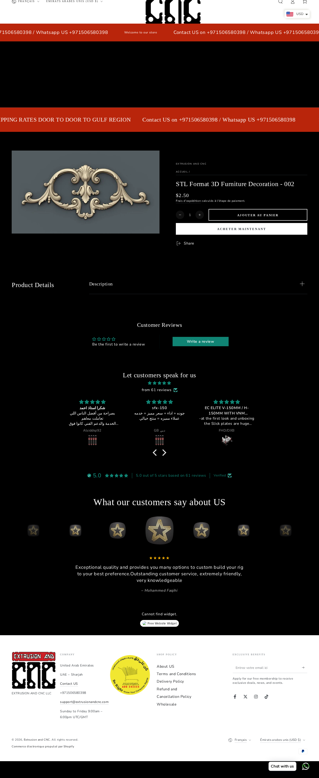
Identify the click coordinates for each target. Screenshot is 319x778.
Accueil (182, 171)
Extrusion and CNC (191, 164)
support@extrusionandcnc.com (84, 702)
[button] (156, 452)
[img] (159, 383)
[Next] (302, 530)
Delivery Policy (170, 681)
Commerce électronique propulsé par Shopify (43, 746)
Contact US (69, 683)
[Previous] (16, 530)
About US (165, 666)
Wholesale (167, 704)
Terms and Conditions (176, 674)
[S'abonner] (304, 668)
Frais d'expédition (188, 201)
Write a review (200, 341)
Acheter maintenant (241, 229)
